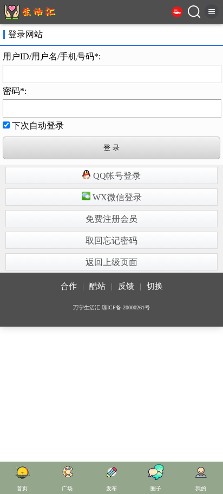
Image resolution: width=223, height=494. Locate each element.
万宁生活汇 (86, 307)
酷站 (97, 286)
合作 (69, 286)
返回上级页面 (111, 262)
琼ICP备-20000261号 (126, 307)
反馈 (126, 286)
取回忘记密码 (111, 240)
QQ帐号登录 (116, 175)
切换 (155, 286)
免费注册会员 (111, 219)
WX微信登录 (116, 197)
